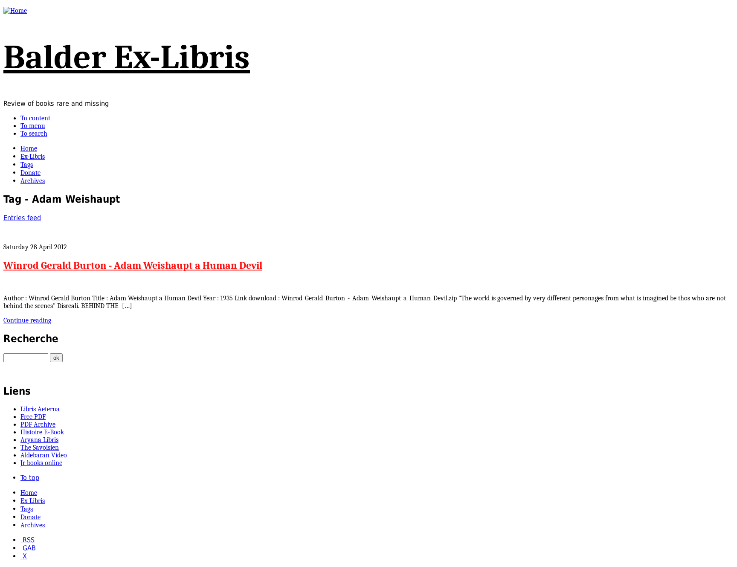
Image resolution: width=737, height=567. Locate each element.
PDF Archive (37, 424)
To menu (32, 126)
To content (35, 118)
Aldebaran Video (43, 455)
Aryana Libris (39, 440)
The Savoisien (39, 447)
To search (33, 133)
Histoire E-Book (42, 432)
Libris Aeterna (40, 409)
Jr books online (41, 463)
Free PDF (33, 417)
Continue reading (27, 320)
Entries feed (22, 218)
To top (29, 478)
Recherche (30, 339)
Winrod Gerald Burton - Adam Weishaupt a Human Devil (132, 265)
